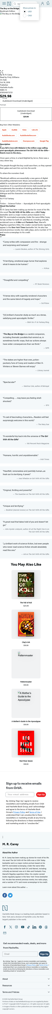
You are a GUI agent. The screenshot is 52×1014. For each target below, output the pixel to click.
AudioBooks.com (8, 135)
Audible (14, 129)
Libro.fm (35, 129)
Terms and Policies (10, 991)
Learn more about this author (14, 887)
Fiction (3, 203)
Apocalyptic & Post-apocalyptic (37, 203)
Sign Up (41, 794)
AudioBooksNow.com (28, 135)
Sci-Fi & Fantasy (7, 198)
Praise (2, 235)
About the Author (7, 206)
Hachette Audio (6, 87)
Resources (7, 985)
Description (5, 144)
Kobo (24, 129)
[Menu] (4, 3)
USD (30, 11)
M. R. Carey (7, 74)
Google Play (44, 141)
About (5, 978)
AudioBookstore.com (10, 141)
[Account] (43, 4)
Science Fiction (14, 203)
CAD (30, 15)
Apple (4, 129)
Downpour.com (28, 141)
